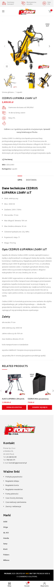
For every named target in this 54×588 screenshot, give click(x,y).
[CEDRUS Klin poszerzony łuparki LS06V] (40, 384)
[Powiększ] (7, 66)
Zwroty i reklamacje (13, 506)
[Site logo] (27, 11)
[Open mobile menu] (3, 11)
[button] (4, 46)
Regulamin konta (12, 485)
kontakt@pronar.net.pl (18, 463)
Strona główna (8, 92)
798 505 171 (10, 459)
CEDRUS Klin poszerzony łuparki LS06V (38, 400)
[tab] (20, 179)
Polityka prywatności (14, 476)
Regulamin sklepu (12, 481)
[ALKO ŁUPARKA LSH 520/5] (14, 384)
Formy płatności (12, 493)
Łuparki (19, 92)
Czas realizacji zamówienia (16, 502)
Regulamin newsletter (14, 489)
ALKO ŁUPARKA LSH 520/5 (13, 398)
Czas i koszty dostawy (14, 498)
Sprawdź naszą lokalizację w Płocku (33, 131)
